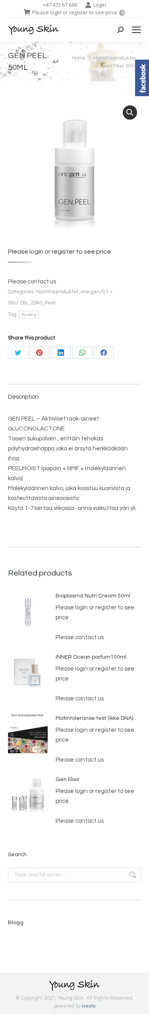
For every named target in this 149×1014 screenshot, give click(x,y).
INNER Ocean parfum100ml (91, 657)
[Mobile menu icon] (136, 30)
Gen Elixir (67, 779)
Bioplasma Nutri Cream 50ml (93, 596)
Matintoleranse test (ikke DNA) (94, 718)
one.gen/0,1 (94, 292)
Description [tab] (23, 397)
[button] (130, 112)
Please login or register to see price (77, 12)
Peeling (28, 314)
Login (99, 4)
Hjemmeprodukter (57, 292)
